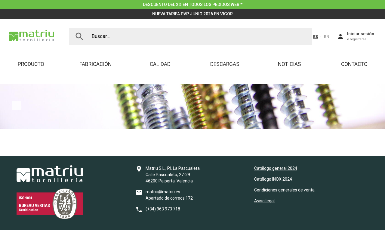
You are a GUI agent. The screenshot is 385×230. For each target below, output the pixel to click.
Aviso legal (264, 200)
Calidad (160, 64)
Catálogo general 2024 (275, 168)
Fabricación (95, 64)
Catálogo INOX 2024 (273, 179)
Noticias (289, 64)
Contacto (354, 64)
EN (326, 36)
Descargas (224, 64)
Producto (31, 64)
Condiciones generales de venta (284, 190)
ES (315, 36)
